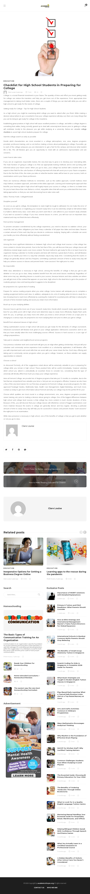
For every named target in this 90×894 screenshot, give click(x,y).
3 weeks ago (61, 598)
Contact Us (39, 887)
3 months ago (61, 837)
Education (9, 81)
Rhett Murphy (51, 579)
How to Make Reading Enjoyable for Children (47, 483)
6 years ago (19, 92)
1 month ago (61, 629)
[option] (23, 558)
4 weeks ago (61, 613)
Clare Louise (11, 92)
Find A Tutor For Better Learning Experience (42, 469)
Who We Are (52, 887)
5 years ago (14, 579)
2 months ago (61, 716)
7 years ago (16, 656)
